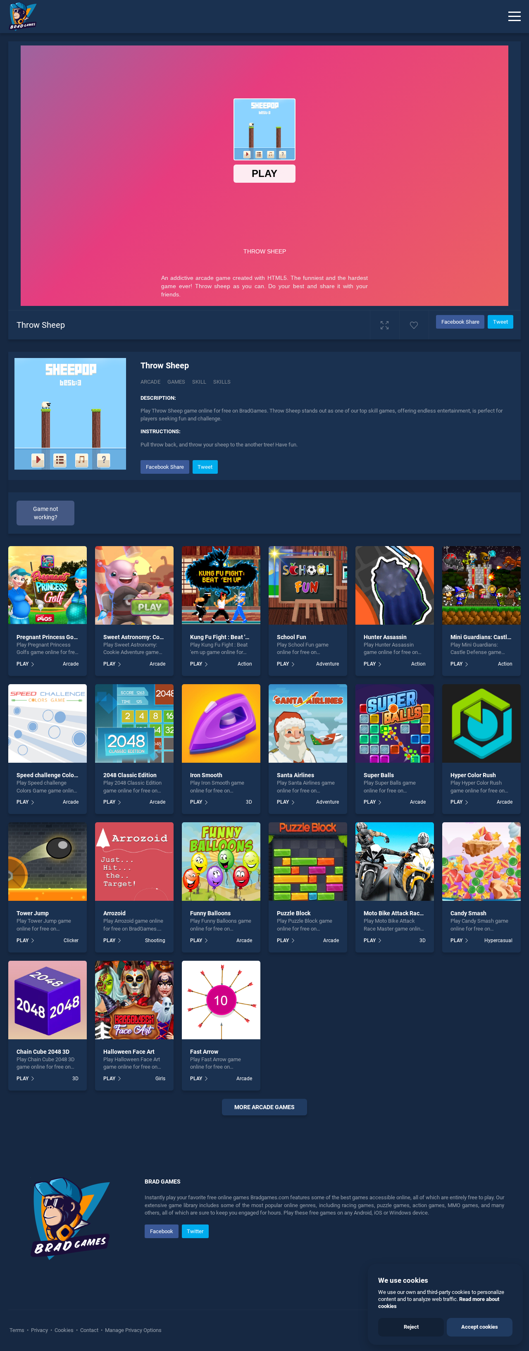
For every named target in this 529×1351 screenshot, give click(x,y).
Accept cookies (479, 1327)
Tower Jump (33, 913)
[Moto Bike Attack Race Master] (394, 861)
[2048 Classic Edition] (134, 723)
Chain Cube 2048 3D (43, 1051)
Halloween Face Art (129, 1051)
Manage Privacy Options (133, 1330)
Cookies (64, 1330)
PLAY (23, 664)
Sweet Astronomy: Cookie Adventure (151, 637)
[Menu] (514, 16)
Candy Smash (468, 913)
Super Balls (379, 775)
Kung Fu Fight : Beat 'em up (225, 637)
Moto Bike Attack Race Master (403, 913)
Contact (89, 1330)
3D (249, 802)
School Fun (291, 637)
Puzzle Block (293, 913)
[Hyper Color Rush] (481, 723)
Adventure (327, 664)
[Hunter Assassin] (394, 585)
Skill (199, 382)
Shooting (155, 940)
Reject (411, 1327)
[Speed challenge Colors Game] (47, 723)
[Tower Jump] (47, 861)
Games (176, 382)
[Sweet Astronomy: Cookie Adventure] (134, 585)
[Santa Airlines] (308, 723)
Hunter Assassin (385, 637)
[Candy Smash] (481, 861)
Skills (222, 382)
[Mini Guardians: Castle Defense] (481, 585)
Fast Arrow (204, 1051)
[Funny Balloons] (221, 861)
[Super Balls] (394, 723)
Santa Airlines (295, 775)
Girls (160, 1078)
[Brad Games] (18, 16)
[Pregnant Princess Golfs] (47, 585)
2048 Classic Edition (130, 775)
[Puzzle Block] (308, 861)
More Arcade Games (264, 1107)
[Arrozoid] (134, 861)
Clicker (71, 940)
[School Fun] (308, 585)
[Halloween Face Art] (134, 1000)
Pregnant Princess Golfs (48, 637)
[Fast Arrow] (221, 1000)
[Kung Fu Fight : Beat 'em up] (221, 585)
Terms (18, 1330)
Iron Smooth (206, 775)
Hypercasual (498, 940)
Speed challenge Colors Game (56, 775)
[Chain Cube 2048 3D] (47, 1000)
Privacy (39, 1330)
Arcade (150, 382)
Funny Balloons (210, 913)
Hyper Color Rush (473, 775)
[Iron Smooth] (221, 723)
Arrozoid (114, 913)
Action (245, 664)
